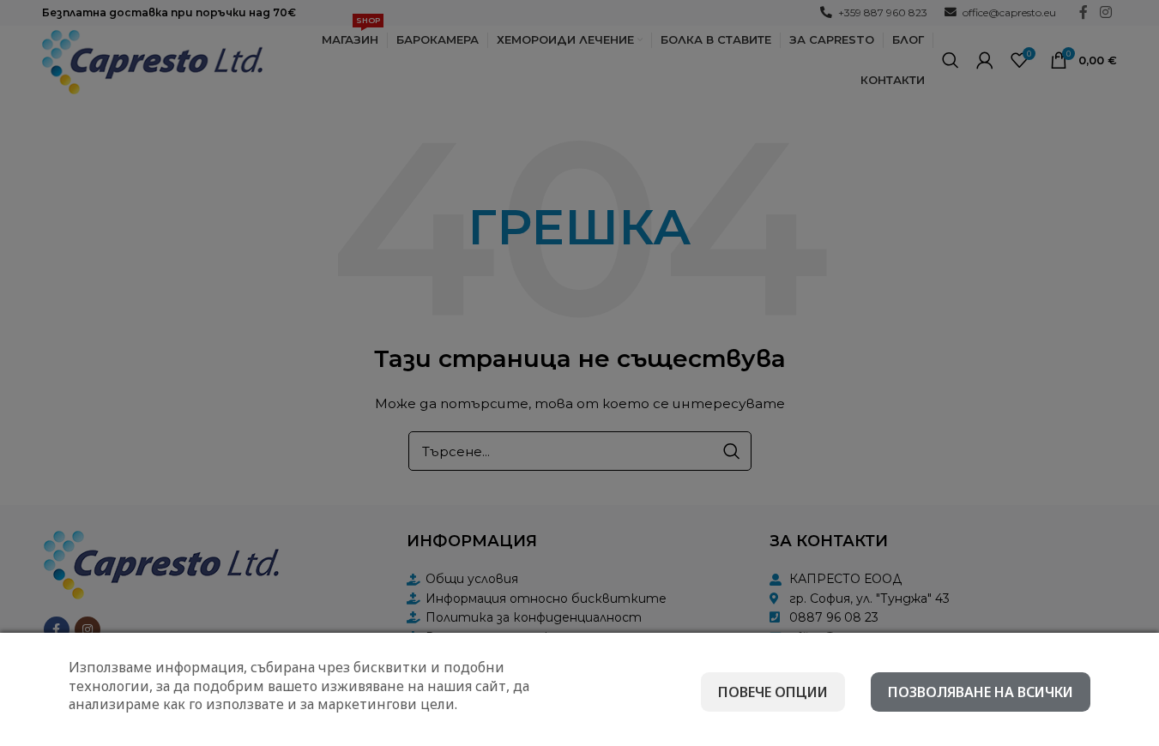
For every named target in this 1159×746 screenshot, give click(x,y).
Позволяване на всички (980, 692)
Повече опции (773, 692)
